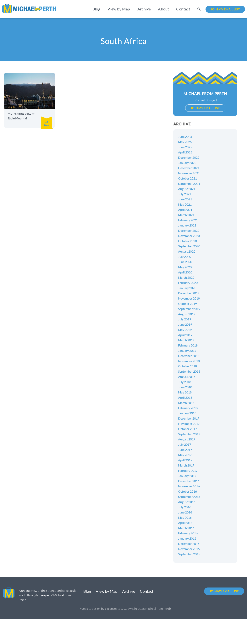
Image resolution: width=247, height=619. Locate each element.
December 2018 (188, 356)
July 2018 (184, 382)
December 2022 (188, 157)
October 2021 (187, 178)
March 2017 (186, 465)
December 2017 (188, 418)
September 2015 (189, 554)
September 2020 (189, 246)
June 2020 (185, 262)
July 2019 (184, 319)
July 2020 (184, 256)
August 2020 (186, 251)
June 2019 (185, 324)
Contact (183, 9)
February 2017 (188, 470)
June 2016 (185, 512)
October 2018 (187, 366)
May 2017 (185, 455)
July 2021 (184, 194)
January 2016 (187, 538)
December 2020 (188, 230)
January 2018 (187, 413)
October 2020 (187, 241)
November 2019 (189, 298)
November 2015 (189, 549)
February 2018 (188, 408)
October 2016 (187, 491)
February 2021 (188, 220)
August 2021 (186, 189)
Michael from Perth (205, 93)
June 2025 (185, 147)
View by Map (118, 9)
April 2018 (185, 397)
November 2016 (189, 486)
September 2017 (189, 434)
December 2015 (188, 543)
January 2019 (187, 350)
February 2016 (188, 533)
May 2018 (185, 392)
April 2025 (185, 152)
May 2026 (185, 142)
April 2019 (185, 335)
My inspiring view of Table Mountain (21, 116)
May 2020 (185, 267)
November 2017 (189, 423)
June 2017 (185, 449)
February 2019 (188, 345)
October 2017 (187, 429)
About (163, 9)
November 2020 (189, 236)
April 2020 (185, 272)
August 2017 (186, 439)
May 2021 (185, 204)
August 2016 (186, 502)
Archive (144, 9)
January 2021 (187, 225)
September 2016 (189, 496)
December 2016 (188, 481)
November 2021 (189, 173)
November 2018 (189, 361)
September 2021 (189, 183)
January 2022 (187, 162)
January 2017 (187, 476)
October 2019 (187, 303)
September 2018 (189, 371)
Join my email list (225, 9)
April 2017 (185, 460)
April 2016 (185, 522)
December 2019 (188, 293)
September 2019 (189, 309)
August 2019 (186, 314)
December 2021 (188, 168)
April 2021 (185, 209)
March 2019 (186, 340)
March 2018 (186, 402)
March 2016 (186, 528)
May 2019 (185, 329)
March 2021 (186, 215)
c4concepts (112, 608)
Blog (96, 9)
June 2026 (185, 136)
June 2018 (185, 387)
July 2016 (184, 507)
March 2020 (186, 277)
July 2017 (184, 444)
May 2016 (185, 517)
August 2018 (186, 376)
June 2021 (185, 199)
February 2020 (188, 282)
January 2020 (187, 288)
